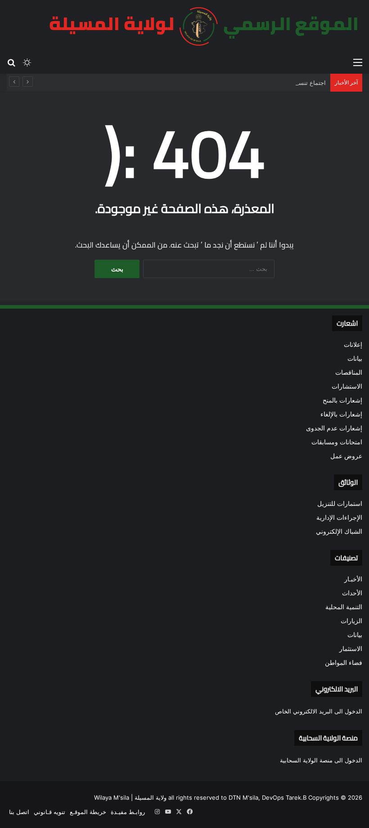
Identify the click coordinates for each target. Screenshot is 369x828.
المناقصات (348, 372)
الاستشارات (347, 386)
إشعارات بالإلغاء (341, 414)
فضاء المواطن (343, 662)
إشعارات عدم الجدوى (334, 428)
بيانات (354, 358)
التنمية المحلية (343, 607)
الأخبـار (353, 579)
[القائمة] (357, 62)
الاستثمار (350, 648)
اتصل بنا (19, 811)
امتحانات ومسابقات (336, 442)
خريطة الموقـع (88, 811)
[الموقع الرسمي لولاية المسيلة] (198, 26)
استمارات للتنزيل (339, 503)
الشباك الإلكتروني (339, 531)
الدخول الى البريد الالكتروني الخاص (318, 711)
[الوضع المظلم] (27, 62)
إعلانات (353, 344)
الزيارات (351, 620)
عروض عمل (346, 456)
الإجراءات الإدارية (339, 517)
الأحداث (352, 593)
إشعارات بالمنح (342, 400)
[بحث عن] (11, 62)
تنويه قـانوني (49, 811)
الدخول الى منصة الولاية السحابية (321, 760)
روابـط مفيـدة (128, 811)
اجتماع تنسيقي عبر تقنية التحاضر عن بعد (275, 82)
